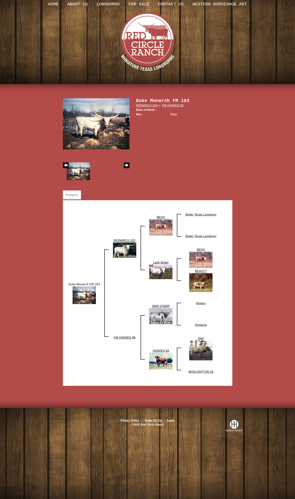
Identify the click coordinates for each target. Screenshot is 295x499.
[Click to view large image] (96, 123)
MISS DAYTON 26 (201, 371)
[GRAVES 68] (161, 361)
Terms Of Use (153, 420)
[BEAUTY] (201, 282)
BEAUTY (201, 271)
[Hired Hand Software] (234, 425)
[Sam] (201, 350)
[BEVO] (161, 227)
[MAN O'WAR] (161, 316)
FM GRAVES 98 (173, 105)
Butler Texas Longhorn (201, 214)
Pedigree (71, 194)
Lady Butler (161, 262)
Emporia (201, 324)
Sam (201, 338)
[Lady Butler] (161, 271)
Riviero (201, 303)
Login (170, 420)
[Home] (147, 37)
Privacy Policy (130, 420)
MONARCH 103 (147, 105)
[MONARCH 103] (124, 250)
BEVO (161, 217)
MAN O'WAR (161, 306)
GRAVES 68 (161, 350)
